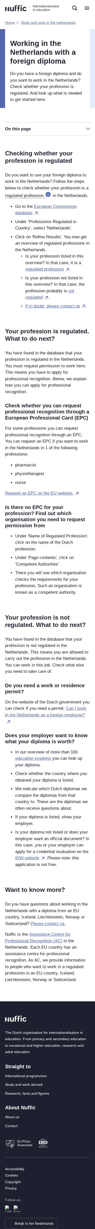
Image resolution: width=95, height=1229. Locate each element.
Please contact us (48, 923)
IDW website (27, 858)
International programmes (26, 1076)
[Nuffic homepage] (16, 8)
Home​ (10, 23)
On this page (18, 128)
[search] (75, 8)
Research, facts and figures (27, 1093)
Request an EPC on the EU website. (39, 493)
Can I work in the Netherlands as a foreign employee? (45, 711)
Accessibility (14, 1169)
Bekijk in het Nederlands (34, 1223)
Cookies (11, 1175)
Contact (11, 1126)
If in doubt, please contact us (52, 306)
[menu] (87, 8)
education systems (33, 758)
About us (12, 1117)
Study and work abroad (23, 1084)
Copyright (13, 1182)
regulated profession (44, 269)
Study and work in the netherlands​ (48, 23)
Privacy (11, 1188)
